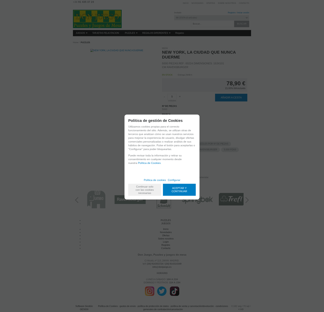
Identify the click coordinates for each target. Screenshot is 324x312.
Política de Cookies (149, 162)
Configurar (174, 180)
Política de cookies (155, 180)
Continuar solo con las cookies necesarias (145, 189)
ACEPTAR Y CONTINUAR (179, 190)
